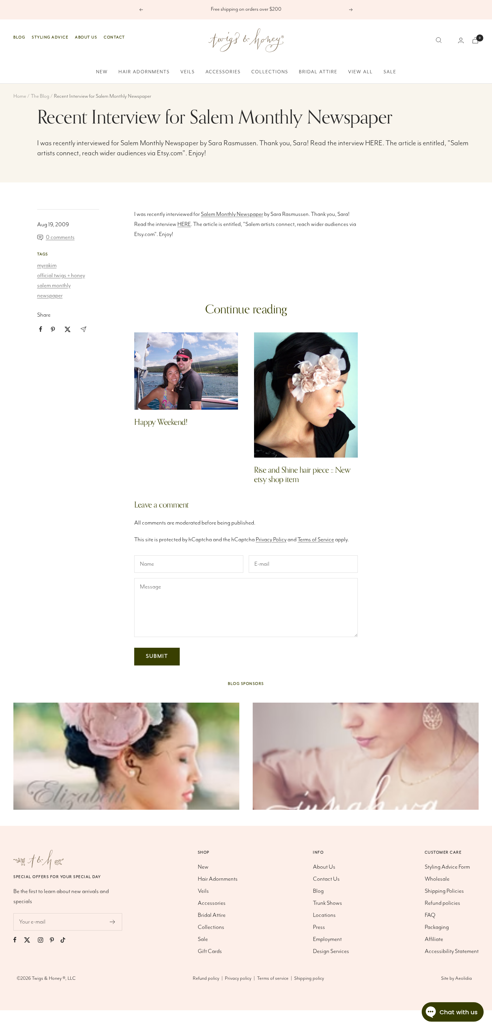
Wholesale (437, 879)
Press (319, 927)
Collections (269, 72)
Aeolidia (463, 978)
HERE (374, 143)
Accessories (223, 72)
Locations (324, 915)
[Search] (439, 40)
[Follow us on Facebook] (18, 940)
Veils (187, 72)
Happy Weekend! (160, 422)
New (102, 72)
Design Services (331, 951)
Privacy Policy (271, 539)
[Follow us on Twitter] (30, 940)
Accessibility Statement (452, 951)
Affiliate (434, 939)
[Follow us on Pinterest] (55, 940)
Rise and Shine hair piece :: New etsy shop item (302, 475)
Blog (19, 37)
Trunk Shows (327, 903)
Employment (327, 939)
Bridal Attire (318, 72)
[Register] (112, 922)
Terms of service (273, 978)
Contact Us (326, 879)
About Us (86, 37)
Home (19, 96)
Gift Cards (210, 951)
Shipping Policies (444, 891)
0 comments (60, 237)
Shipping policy (309, 978)
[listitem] (40, 329)
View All (360, 72)
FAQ (430, 915)
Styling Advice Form (447, 867)
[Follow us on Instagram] (44, 940)
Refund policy (206, 978)
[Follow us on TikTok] (66, 940)
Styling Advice (50, 37)
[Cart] (475, 40)
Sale (390, 72)
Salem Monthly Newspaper (159, 143)
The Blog (40, 96)
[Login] (461, 40)
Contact (114, 37)
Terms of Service (316, 539)
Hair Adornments (144, 72)
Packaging (437, 927)
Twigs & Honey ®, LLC (54, 978)
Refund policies (442, 903)
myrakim (47, 265)
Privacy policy (238, 978)
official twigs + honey (61, 275)
